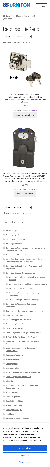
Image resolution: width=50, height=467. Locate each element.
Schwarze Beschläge (14, 405)
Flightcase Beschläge (14, 328)
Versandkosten (31, 110)
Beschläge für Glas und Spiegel (18, 255)
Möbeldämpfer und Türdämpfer (18, 377)
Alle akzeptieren (25, 448)
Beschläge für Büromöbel (16, 243)
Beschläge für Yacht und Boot (20, 288)
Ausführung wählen (25, 115)
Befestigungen (12, 230)
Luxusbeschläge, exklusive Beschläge (24, 299)
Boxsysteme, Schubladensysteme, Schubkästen (25, 311)
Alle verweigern (25, 462)
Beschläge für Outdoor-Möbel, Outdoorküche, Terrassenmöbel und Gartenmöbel (24, 260)
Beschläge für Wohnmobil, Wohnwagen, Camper (28, 284)
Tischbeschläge (12, 414)
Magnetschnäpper (13, 368)
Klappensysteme (12, 359)
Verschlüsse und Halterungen (17, 418)
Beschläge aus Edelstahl (15, 239)
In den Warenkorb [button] (25, 193)
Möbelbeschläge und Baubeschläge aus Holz (23, 372)
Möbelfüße (10, 381)
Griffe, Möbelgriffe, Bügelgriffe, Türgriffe (21, 337)
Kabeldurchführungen (14, 355)
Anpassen (25, 455)
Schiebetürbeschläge (14, 401)
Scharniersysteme (13, 396)
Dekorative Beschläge (14, 315)
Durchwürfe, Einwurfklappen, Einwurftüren (23, 324)
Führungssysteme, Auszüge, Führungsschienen (24, 332)
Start (8, 16)
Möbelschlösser (12, 392)
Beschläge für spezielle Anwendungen (21, 273)
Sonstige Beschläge (14, 409)
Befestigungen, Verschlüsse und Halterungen (24, 235)
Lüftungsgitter (11, 364)
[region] (25, 445)
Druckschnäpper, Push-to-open (18, 319)
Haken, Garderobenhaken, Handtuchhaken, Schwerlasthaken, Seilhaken (23, 342)
